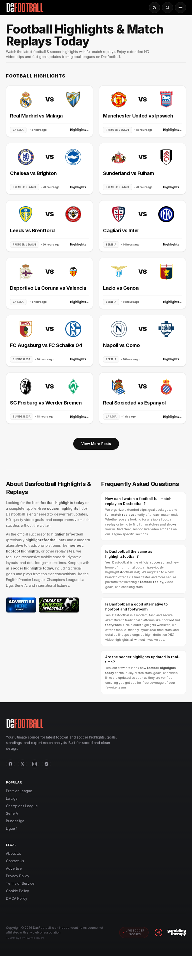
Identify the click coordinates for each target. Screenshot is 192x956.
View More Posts (96, 444)
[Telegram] (46, 764)
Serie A (12, 813)
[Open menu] (180, 7)
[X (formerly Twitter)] (22, 764)
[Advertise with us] (21, 605)
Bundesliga (15, 821)
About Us (13, 853)
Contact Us (15, 861)
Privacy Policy (17, 876)
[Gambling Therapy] (176, 932)
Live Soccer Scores (135, 932)
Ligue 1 (11, 828)
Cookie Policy (17, 891)
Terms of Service (20, 883)
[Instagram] (34, 764)
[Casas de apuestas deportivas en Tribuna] (58, 605)
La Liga (12, 798)
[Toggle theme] (154, 7)
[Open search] (167, 7)
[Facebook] (10, 764)
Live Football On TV (32, 938)
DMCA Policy (16, 898)
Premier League (19, 791)
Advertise (14, 868)
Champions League (22, 806)
